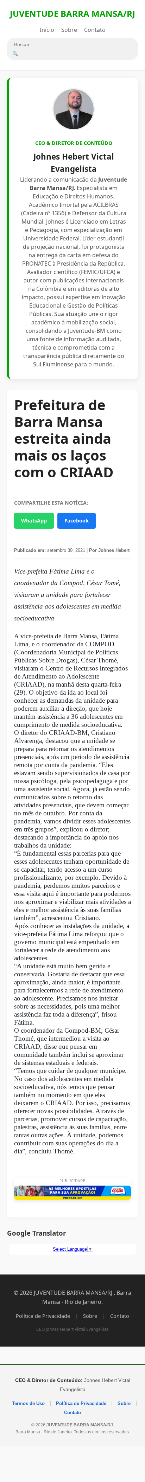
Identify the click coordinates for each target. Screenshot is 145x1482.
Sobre (69, 30)
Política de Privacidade (43, 1316)
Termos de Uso (28, 1403)
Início (47, 30)
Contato (95, 30)
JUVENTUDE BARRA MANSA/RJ (72, 13)
